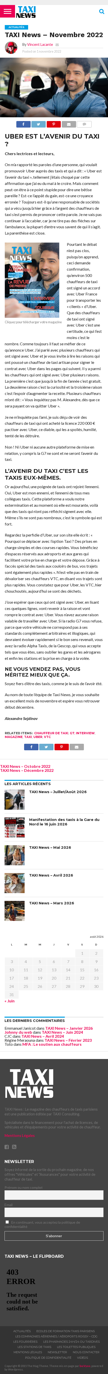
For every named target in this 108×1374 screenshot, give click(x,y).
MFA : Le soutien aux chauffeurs (52, 1044)
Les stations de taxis (34, 1347)
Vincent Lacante (40, 44)
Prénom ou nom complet (24, 1187)
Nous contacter (86, 1352)
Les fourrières (25, 1341)
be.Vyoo (85, 1365)
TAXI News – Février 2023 (68, 1040)
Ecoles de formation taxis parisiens (65, 1331)
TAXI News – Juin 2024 (62, 1032)
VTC (47, 737)
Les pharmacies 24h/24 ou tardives (71, 1341)
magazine (14, 737)
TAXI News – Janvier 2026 (69, 1028)
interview (85, 733)
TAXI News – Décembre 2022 (26, 770)
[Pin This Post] (53, 123)
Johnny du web (18, 1032)
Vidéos (82, 1357)
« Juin (10, 1000)
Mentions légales (28, 1352)
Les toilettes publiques (76, 1347)
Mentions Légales (20, 1135)
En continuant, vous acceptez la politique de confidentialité (42, 1224)
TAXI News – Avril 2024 (42, 1036)
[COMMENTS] (84, 123)
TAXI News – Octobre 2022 (25, 766)
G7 (72, 733)
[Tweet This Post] (38, 123)
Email (9, 1205)
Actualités (22, 1331)
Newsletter (57, 1352)
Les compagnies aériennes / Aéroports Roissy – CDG (56, 1336)
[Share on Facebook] (23, 123)
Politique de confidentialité (48, 1357)
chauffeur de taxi (51, 733)
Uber (37, 737)
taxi (28, 737)
